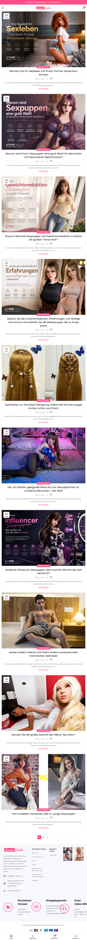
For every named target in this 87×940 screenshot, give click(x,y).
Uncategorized (43, 67)
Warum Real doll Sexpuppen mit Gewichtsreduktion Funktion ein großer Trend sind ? (43, 237)
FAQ (33, 861)
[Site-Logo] (43, 8)
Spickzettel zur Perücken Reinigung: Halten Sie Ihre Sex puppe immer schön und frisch (43, 406)
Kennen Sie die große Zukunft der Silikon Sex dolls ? (43, 734)
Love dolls (53, 855)
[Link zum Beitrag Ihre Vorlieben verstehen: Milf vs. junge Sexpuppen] (43, 782)
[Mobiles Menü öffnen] (3, 8)
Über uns (35, 853)
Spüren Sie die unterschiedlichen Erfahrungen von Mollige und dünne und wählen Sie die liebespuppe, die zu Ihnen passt (43, 322)
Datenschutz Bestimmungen (37, 869)
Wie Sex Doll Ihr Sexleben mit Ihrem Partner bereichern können (43, 72)
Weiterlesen (43, 89)
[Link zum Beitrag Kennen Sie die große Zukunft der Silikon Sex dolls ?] (43, 703)
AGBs (34, 865)
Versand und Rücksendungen (38, 875)
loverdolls (41, 79)
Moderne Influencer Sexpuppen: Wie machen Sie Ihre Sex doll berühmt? (43, 571)
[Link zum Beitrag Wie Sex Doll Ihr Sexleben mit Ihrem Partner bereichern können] (43, 39)
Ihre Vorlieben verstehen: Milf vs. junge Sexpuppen (43, 814)
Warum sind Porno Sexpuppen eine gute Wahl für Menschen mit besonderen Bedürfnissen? (43, 155)
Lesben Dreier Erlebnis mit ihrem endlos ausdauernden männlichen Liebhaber (43, 654)
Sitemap (35, 880)
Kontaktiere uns (38, 857)
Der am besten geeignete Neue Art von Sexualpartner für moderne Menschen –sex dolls (43, 488)
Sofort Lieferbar (54, 2)
